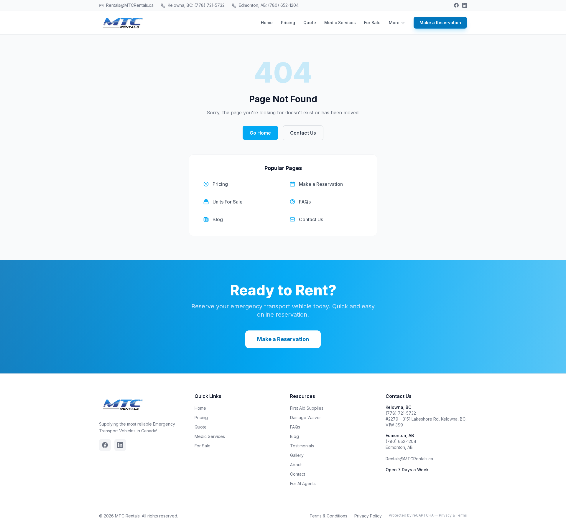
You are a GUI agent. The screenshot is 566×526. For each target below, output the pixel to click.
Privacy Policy (368, 515)
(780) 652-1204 (401, 441)
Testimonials (302, 445)
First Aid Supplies (306, 408)
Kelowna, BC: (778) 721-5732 (196, 5)
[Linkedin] (464, 5)
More (394, 22)
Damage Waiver (305, 417)
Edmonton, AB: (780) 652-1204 (268, 5)
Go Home (260, 133)
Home (267, 22)
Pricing (288, 22)
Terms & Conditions (328, 515)
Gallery (297, 455)
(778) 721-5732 (401, 413)
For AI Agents (303, 483)
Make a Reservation (440, 22)
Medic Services (340, 22)
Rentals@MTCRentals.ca (129, 5)
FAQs (295, 426)
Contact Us (303, 133)
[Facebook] (456, 5)
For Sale (372, 22)
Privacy (445, 515)
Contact (297, 474)
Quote (309, 22)
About (296, 464)
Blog (294, 436)
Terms (461, 515)
